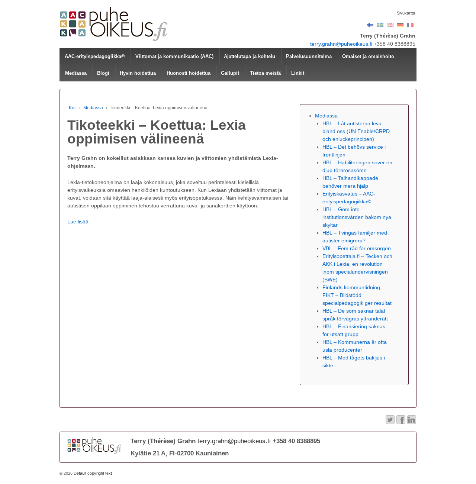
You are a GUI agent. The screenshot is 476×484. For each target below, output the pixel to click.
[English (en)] (390, 25)
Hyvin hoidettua (138, 73)
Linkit (297, 73)
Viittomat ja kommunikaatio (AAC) (174, 56)
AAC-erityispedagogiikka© (95, 56)
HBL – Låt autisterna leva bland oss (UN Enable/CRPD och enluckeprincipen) (356, 131)
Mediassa (76, 73)
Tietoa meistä (265, 73)
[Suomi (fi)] (370, 25)
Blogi (103, 73)
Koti (73, 107)
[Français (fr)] (410, 25)
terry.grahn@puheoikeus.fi (341, 44)
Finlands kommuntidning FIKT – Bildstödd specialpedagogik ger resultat (357, 295)
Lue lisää (78, 222)
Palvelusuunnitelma (309, 56)
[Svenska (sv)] (380, 25)
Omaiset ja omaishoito (368, 56)
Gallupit (230, 73)
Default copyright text (92, 473)
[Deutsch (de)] (400, 25)
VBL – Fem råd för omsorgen (356, 248)
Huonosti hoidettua (188, 73)
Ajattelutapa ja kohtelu (249, 56)
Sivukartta (406, 13)
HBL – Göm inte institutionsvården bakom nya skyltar (356, 217)
